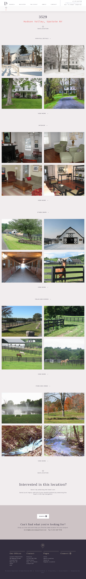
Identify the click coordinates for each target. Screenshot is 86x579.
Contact (54, 4)
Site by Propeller (63, 570)
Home (45, 556)
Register (22, 4)
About (44, 4)
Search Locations (49, 558)
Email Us (29, 556)
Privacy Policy (52, 570)
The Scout (34, 4)
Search (12, 4)
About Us (46, 560)
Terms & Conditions (40, 570)
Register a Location (49, 561)
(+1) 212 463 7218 (77, 1)
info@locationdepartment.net (73, 3)
